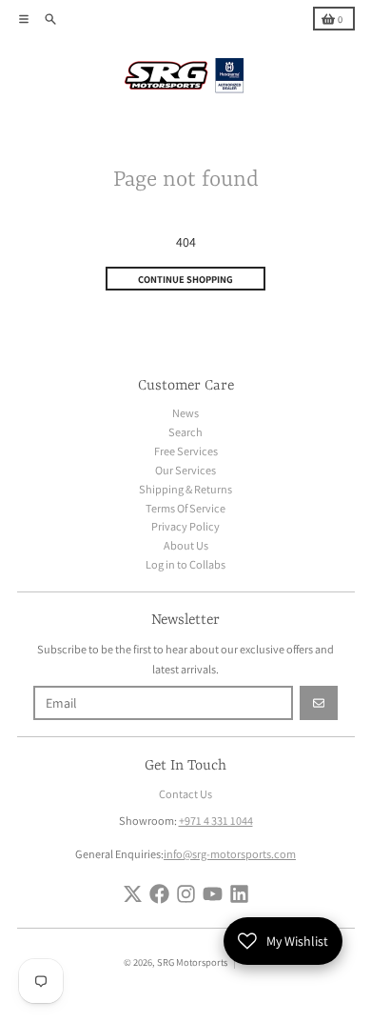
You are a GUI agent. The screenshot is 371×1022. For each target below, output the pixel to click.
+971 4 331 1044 (216, 820)
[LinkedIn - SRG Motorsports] (239, 894)
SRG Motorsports (192, 962)
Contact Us (185, 794)
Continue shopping (185, 279)
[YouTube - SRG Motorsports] (213, 894)
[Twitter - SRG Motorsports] (133, 894)
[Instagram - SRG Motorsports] (186, 894)
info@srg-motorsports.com (230, 854)
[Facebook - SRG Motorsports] (159, 894)
